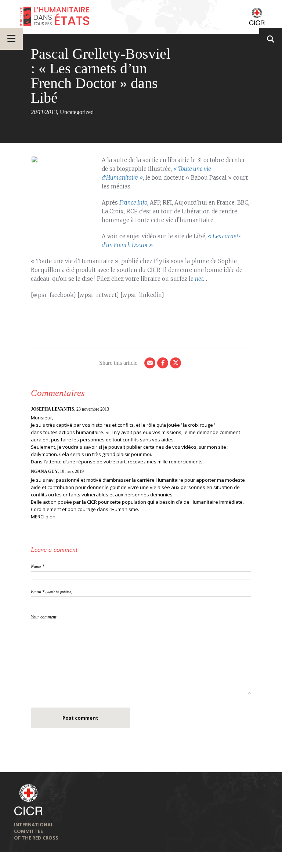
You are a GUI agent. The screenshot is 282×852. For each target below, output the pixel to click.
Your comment (43, 617)
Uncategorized (77, 112)
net (199, 278)
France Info (133, 202)
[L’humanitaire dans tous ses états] (141, 17)
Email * (51, 591)
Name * (37, 566)
